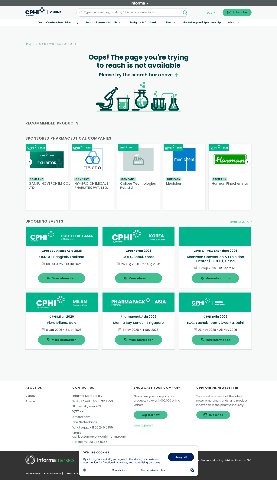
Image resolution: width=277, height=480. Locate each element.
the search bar (140, 75)
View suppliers (143, 425)
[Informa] (139, 3)
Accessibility (33, 473)
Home (28, 44)
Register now (151, 415)
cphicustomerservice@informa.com (99, 436)
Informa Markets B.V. (87, 396)
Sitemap (31, 401)
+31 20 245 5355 (101, 427)
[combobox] (130, 12)
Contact (31, 396)
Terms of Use (72, 473)
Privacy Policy (52, 473)
